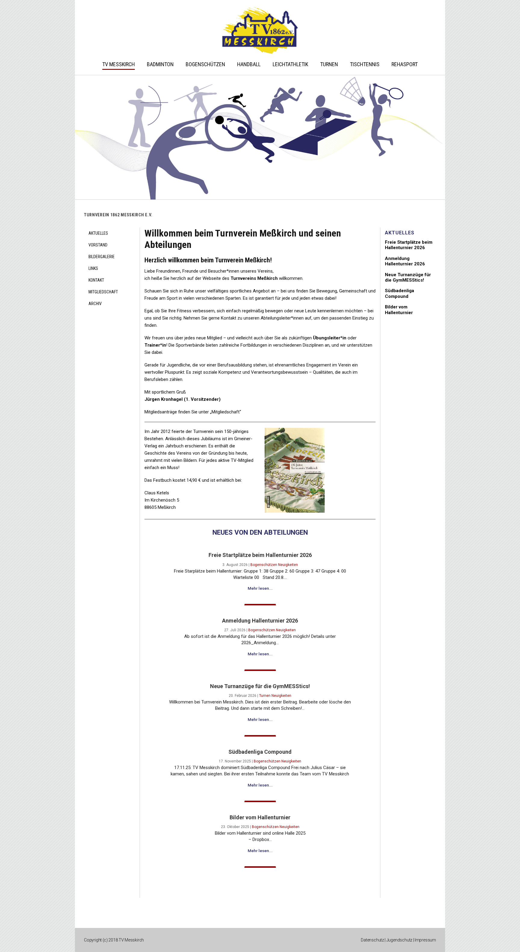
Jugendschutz (399, 940)
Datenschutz (372, 940)
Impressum (425, 940)
